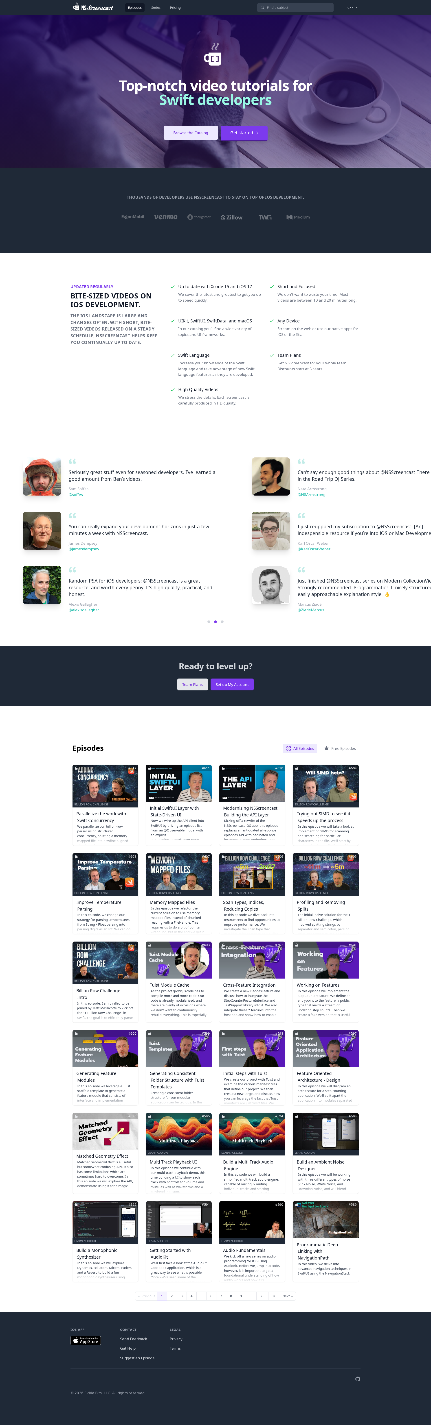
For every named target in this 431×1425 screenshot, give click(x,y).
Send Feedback (133, 1338)
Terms (175, 1348)
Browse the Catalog (190, 132)
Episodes (135, 7)
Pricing (175, 7)
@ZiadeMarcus (82, 609)
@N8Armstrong (83, 494)
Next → (288, 1296)
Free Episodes (343, 748)
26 (274, 1296)
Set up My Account (232, 684)
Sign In (352, 7)
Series (156, 7)
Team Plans (192, 684)
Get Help (128, 1348)
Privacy (176, 1338)
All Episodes (303, 748)
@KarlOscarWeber (85, 548)
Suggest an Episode (137, 1357)
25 (262, 1296)
